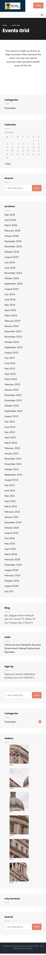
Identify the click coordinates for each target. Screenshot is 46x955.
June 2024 (9, 299)
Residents (26, 644)
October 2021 (11, 469)
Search (37, 188)
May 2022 (9, 432)
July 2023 (9, 357)
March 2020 (10, 554)
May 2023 (9, 368)
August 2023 (11, 352)
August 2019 (11, 570)
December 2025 (13, 241)
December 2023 (13, 331)
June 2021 (9, 490)
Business (36, 644)
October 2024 (11, 278)
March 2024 (10, 315)
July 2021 (9, 485)
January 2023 (11, 389)
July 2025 (9, 262)
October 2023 (11, 342)
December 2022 (13, 395)
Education (9, 652)
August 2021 (11, 479)
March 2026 (10, 225)
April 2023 (10, 373)
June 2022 (9, 427)
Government (10, 648)
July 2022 (9, 421)
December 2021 (13, 458)
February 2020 (12, 559)
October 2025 (11, 251)
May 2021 (9, 495)
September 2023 (13, 347)
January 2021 (11, 517)
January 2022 (11, 453)
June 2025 (9, 267)
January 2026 (11, 235)
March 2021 (10, 506)
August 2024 (11, 289)
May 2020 (9, 543)
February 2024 (12, 320)
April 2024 (10, 310)
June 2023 (9, 363)
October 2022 (11, 405)
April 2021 (10, 501)
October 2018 (11, 580)
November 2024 (13, 273)
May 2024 (9, 304)
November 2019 (13, 564)
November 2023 (13, 336)
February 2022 (12, 448)
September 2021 (13, 474)
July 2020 (9, 538)
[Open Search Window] (42, 15)
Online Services (12, 644)
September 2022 (13, 411)
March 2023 (10, 379)
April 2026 (10, 219)
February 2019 (12, 575)
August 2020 (11, 532)
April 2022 (10, 437)
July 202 (8, 591)
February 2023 (12, 384)
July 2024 (9, 294)
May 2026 (9, 214)
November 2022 (13, 400)
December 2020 (13, 522)
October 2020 (11, 527)
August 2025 (11, 257)
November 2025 (13, 246)
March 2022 (10, 442)
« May (7, 163)
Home (5, 25)
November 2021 (13, 464)
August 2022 (11, 416)
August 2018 (11, 586)
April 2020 (10, 548)
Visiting (22, 648)
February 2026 (12, 230)
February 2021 (12, 511)
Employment (33, 648)
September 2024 (13, 283)
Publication (10, 108)
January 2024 (11, 326)
